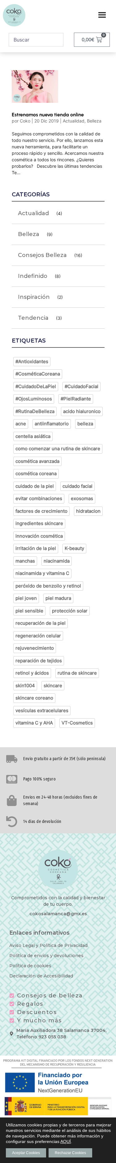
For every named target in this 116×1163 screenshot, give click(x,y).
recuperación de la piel (40, 623)
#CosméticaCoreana (37, 374)
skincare (53, 685)
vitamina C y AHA (34, 723)
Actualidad (73, 120)
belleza (85, 424)
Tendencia (33, 318)
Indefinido (32, 276)
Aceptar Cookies (26, 1153)
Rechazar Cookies (70, 1153)
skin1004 (25, 685)
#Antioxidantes (31, 361)
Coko (25, 120)
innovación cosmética (39, 536)
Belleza (94, 120)
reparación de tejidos (38, 661)
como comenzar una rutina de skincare (57, 448)
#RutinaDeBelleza (34, 411)
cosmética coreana (36, 473)
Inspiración (34, 297)
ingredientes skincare (39, 523)
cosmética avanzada (37, 461)
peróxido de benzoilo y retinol (48, 586)
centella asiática (32, 436)
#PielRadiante (76, 399)
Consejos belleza (42, 255)
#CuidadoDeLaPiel (35, 386)
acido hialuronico (82, 411)
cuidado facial (77, 486)
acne (20, 424)
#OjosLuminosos (33, 399)
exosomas (82, 498)
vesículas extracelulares (41, 710)
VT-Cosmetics (77, 723)
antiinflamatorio (52, 424)
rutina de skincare (77, 673)
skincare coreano (34, 698)
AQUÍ (65, 1141)
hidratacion (88, 511)
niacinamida (57, 561)
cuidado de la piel (34, 486)
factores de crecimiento (41, 511)
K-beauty (74, 548)
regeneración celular (38, 636)
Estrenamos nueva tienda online (48, 115)
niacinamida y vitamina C (42, 573)
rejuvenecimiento (34, 648)
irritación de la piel (35, 548)
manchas (25, 561)
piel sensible (29, 611)
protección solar (70, 611)
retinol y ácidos (32, 673)
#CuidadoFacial (81, 386)
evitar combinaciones (38, 498)
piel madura (58, 598)
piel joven (26, 598)
